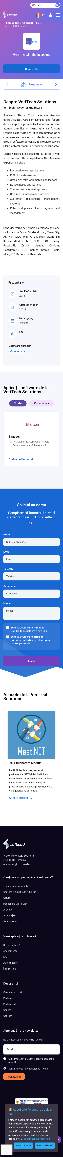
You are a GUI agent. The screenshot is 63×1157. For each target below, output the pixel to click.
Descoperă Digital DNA (15, 903)
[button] (55, 84)
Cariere (7, 1010)
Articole (7, 909)
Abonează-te (14, 1076)
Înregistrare (9, 968)
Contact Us (31, 69)
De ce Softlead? (11, 945)
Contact (7, 1016)
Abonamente (10, 951)
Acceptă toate (23, 1145)
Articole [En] (9, 915)
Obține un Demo (19, 459)
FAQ (5, 957)
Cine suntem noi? (12, 992)
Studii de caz (10, 921)
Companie (9, 586)
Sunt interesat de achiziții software (28, 1068)
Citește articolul (18, 797)
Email (6, 551)
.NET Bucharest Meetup (25, 763)
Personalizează (44, 1145)
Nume (7, 534)
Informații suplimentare (37, 1138)
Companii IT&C (30, 22)
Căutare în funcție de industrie (19, 892)
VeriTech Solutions (31, 54)
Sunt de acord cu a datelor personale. (30, 640)
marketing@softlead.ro (17, 864)
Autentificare (10, 962)
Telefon (8, 568)
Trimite (31, 661)
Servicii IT (8, 898)
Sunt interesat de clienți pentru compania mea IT (31, 1060)
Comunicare (17, 351)
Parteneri (8, 998)
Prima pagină (12, 22)
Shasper (14, 436)
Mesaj (7, 603)
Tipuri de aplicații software (17, 886)
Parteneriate (10, 1004)
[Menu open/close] (57, 15)
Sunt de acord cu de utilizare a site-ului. (29, 629)
